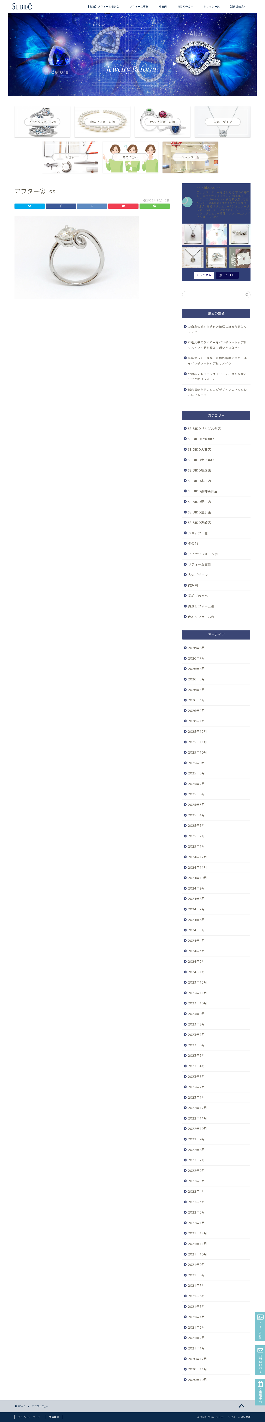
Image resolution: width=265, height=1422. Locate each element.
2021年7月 (196, 1285)
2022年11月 (197, 1118)
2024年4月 (196, 940)
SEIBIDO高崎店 (199, 522)
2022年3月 (196, 1202)
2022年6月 (196, 1170)
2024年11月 (197, 867)
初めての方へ (185, 6)
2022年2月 (196, 1212)
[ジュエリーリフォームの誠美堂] (22, 9)
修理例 (163, 6)
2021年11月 (197, 1244)
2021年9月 (196, 1264)
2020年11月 (197, 1369)
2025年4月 (196, 815)
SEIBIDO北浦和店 (201, 439)
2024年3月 (196, 951)
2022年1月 (196, 1223)
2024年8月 (196, 899)
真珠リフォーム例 (201, 606)
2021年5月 (196, 1306)
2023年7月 (196, 1035)
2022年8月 (196, 1150)
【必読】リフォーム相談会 (103, 6)
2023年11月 (197, 993)
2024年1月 (196, 972)
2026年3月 (196, 700)
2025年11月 (197, 742)
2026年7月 (196, 658)
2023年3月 (196, 1076)
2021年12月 (197, 1233)
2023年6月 (196, 1045)
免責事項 (54, 1417)
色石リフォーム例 (201, 617)
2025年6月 (196, 794)
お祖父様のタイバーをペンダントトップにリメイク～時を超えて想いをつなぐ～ (217, 345)
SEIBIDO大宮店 (199, 449)
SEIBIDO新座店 (199, 470)
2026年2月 (196, 711)
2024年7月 (196, 909)
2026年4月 (196, 690)
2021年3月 (196, 1327)
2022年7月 (196, 1160)
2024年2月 (196, 961)
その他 (193, 543)
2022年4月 (196, 1191)
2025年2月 (196, 836)
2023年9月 (196, 1014)
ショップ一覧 (212, 6)
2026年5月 (196, 679)
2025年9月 (196, 763)
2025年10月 (197, 752)
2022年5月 (196, 1181)
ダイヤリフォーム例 (203, 554)
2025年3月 (196, 825)
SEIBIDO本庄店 (199, 481)
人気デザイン (198, 575)
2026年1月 (196, 721)
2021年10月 (197, 1254)
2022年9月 (196, 1139)
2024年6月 (196, 920)
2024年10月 (197, 878)
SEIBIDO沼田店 (199, 502)
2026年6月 (196, 669)
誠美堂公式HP (238, 6)
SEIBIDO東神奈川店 (203, 491)
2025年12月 (197, 731)
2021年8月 (196, 1275)
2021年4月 (196, 1317)
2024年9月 (196, 888)
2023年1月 (196, 1097)
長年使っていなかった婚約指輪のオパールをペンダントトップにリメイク (217, 360)
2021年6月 (196, 1296)
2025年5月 (196, 805)
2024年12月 (197, 857)
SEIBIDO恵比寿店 (201, 460)
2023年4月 (196, 1066)
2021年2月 (196, 1338)
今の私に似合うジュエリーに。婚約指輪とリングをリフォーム (217, 376)
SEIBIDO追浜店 (199, 512)
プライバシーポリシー (30, 1417)
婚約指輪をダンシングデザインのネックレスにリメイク (217, 392)
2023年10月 (197, 1003)
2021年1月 (196, 1348)
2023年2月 (196, 1087)
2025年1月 (196, 846)
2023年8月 (196, 1024)
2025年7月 (196, 784)
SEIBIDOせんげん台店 (204, 428)
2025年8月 (196, 773)
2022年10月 (197, 1129)
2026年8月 (196, 648)
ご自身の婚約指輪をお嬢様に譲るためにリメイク (217, 329)
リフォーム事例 (139, 6)
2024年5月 (196, 930)
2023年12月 (197, 982)
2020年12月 (197, 1359)
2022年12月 (197, 1108)
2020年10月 (197, 1380)
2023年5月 (196, 1055)
